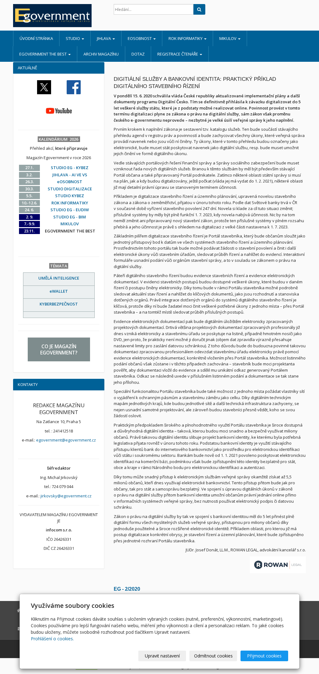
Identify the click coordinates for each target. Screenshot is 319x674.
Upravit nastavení (162, 656)
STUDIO (73, 38)
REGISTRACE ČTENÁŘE (178, 54)
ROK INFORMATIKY (186, 38)
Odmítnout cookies (213, 656)
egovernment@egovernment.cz (66, 440)
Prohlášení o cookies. (52, 639)
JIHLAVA (104, 38)
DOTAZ (138, 54)
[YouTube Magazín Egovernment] (59, 110)
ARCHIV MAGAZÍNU (101, 54)
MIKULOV (228, 38)
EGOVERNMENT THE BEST (43, 54)
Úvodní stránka (36, 38)
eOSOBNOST (140, 38)
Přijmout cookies (264, 656)
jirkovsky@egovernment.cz (66, 496)
